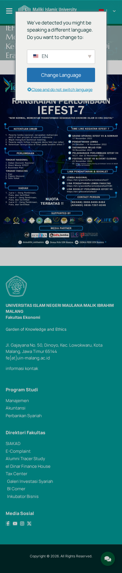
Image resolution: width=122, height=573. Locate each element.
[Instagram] (22, 523)
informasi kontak (22, 368)
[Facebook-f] (8, 523)
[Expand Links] (108, 559)
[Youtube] (15, 523)
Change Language (61, 75)
